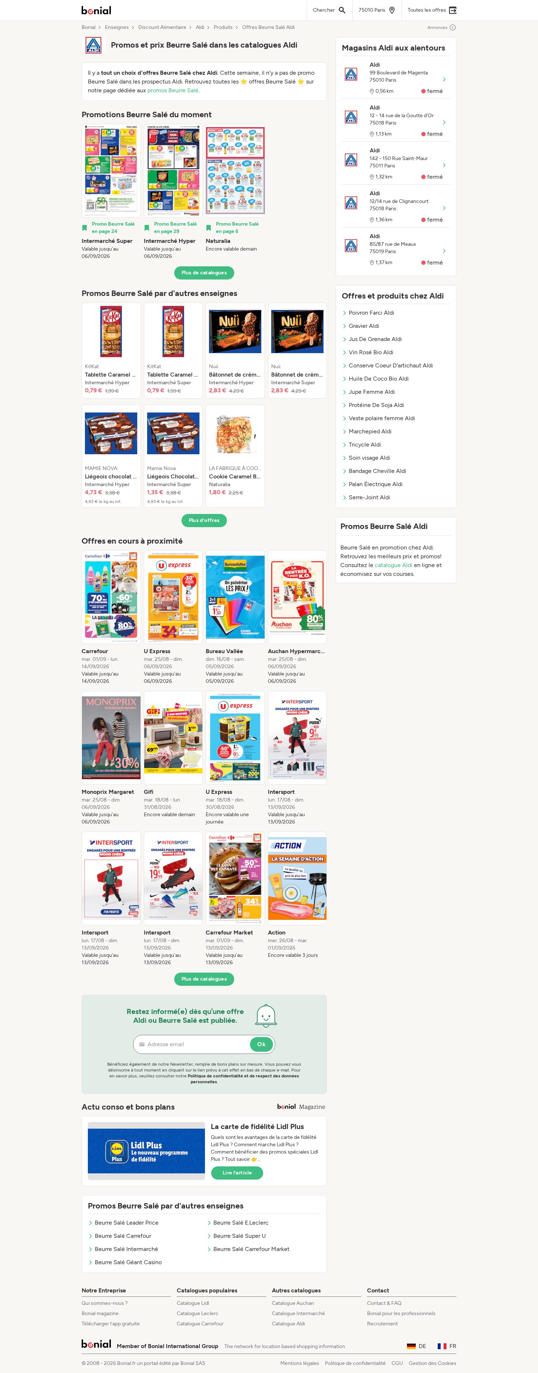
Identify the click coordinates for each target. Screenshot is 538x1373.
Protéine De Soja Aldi (376, 404)
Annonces (437, 27)
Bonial (89, 27)
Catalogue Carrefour (200, 1324)
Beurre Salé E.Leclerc (241, 1222)
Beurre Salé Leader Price (126, 1222)
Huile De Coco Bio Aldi (379, 378)
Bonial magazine (100, 1313)
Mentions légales (299, 1363)
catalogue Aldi (393, 565)
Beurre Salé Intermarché (126, 1249)
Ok (261, 1044)
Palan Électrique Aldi (376, 484)
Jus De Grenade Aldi (375, 339)
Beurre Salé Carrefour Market (251, 1249)
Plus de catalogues (204, 273)
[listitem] (111, 192)
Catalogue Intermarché (298, 1313)
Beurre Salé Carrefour (123, 1235)
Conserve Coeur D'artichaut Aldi (391, 365)
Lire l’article (237, 1173)
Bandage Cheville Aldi (377, 470)
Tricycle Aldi (365, 444)
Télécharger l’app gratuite (111, 1324)
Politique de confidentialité (355, 1363)
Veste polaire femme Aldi (382, 418)
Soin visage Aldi (369, 457)
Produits (223, 27)
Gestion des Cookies (432, 1363)
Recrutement (382, 1324)
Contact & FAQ (384, 1303)
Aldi (200, 27)
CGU (397, 1363)
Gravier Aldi (364, 325)
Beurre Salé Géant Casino (128, 1262)
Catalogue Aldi (288, 1324)
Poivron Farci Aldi (371, 312)
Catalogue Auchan (293, 1303)
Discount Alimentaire (162, 27)
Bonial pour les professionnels (401, 1313)
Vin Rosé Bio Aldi (371, 352)
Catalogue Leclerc (197, 1313)
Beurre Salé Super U (239, 1235)
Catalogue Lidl (193, 1303)
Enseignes (117, 27)
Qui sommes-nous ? (105, 1303)
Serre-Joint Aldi (369, 497)
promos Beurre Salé (172, 90)
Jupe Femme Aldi (372, 391)
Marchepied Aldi (370, 431)
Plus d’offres (204, 520)
